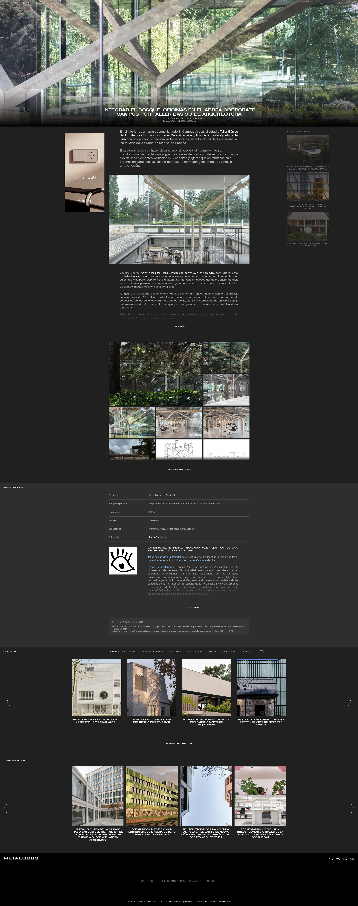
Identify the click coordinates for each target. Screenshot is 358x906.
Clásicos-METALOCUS (152, 652)
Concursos (175, 652)
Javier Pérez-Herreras (177, 135)
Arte (132, 652)
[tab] (117, 651)
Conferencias (195, 652)
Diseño (212, 652)
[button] (8, 702)
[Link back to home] (21, 858)
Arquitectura (117, 652)
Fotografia (247, 652)
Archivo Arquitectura (179, 744)
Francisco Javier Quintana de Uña (192, 273)
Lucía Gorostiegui (158, 537)
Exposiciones (228, 652)
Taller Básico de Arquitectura (142, 276)
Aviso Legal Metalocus (173, 902)
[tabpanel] (179, 702)
